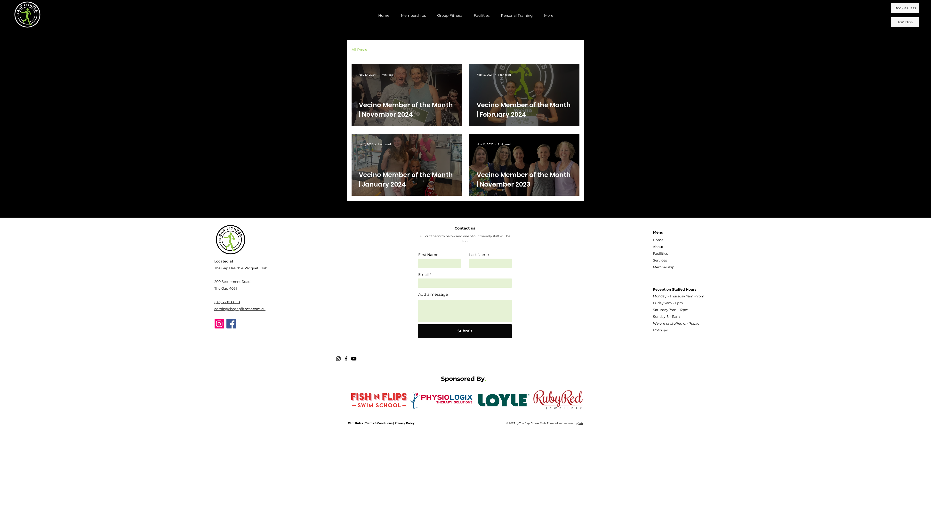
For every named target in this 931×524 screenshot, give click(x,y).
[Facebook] (231, 323)
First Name (428, 254)
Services (660, 260)
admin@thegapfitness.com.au (239, 309)
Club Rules (355, 423)
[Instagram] (219, 323)
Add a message (433, 294)
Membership (663, 267)
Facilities (660, 253)
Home (658, 240)
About (658, 247)
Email (423, 274)
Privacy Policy (405, 423)
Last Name (479, 254)
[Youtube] (354, 359)
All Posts (359, 49)
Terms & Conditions (379, 423)
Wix (580, 423)
